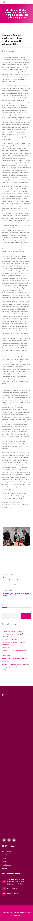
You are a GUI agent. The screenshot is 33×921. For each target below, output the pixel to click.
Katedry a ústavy (7, 865)
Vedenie (4, 868)
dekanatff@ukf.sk (12, 894)
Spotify (22, 498)
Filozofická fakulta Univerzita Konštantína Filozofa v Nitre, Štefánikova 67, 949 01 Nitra (15, 881)
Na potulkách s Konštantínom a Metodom (14, 659)
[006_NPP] (16, 523)
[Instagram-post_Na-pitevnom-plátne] (16, 555)
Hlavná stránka (6, 851)
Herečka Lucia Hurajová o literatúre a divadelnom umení (16, 579)
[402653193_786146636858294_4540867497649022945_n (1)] (16, 550)
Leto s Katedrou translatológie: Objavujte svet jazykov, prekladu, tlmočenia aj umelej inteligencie (16, 642)
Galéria (4, 858)
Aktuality (4, 855)
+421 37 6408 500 (12, 888)
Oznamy (4, 862)
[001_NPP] (16, 536)
